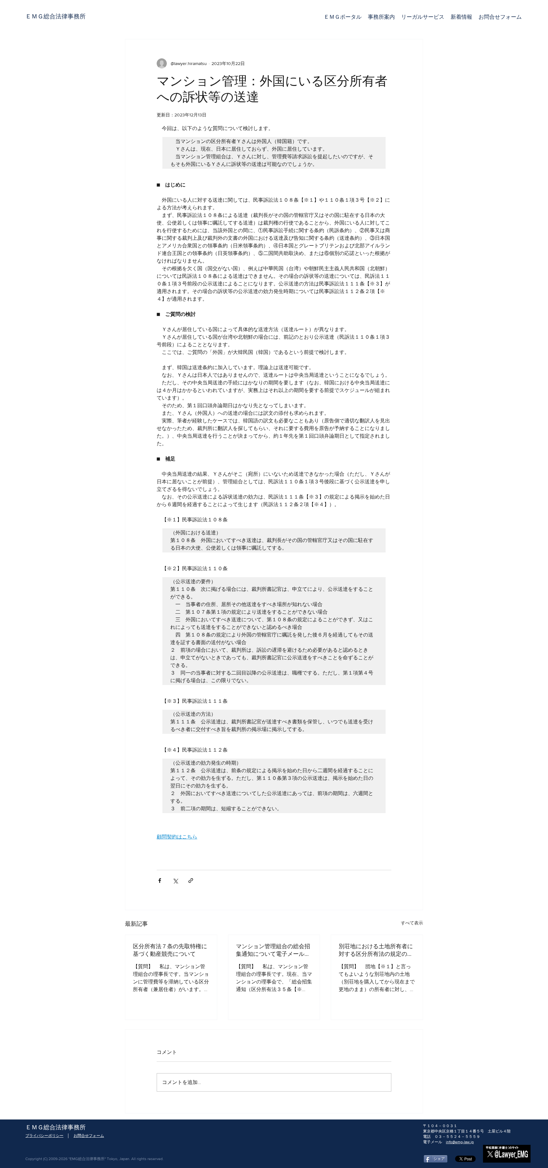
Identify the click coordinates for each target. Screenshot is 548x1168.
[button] (422, 16)
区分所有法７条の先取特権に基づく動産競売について (170, 950)
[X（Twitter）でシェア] (175, 881)
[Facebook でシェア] (160, 881)
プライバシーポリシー (44, 1135)
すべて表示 (412, 922)
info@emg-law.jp (460, 1142)
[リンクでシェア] (191, 881)
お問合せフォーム (89, 1135)
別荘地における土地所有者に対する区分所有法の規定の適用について (376, 950)
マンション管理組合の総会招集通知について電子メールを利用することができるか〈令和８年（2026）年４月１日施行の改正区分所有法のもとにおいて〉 (273, 950)
